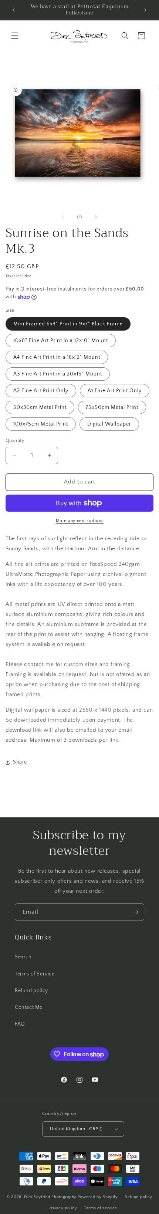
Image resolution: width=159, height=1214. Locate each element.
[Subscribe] (136, 912)
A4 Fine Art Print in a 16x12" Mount (56, 357)
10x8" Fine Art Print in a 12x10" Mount (60, 341)
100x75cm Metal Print (40, 424)
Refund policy (31, 991)
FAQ (20, 1024)
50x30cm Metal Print (40, 407)
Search (23, 957)
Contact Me (29, 1007)
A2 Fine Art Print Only (40, 391)
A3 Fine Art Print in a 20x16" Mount (57, 374)
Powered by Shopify (98, 1197)
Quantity (15, 440)
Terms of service (100, 1208)
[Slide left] (63, 217)
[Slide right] (96, 217)
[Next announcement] (145, 10)
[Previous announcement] (14, 10)
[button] (15, 35)
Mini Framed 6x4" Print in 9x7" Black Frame (68, 324)
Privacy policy (62, 1208)
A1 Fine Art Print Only (115, 391)
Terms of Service (35, 974)
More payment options (80, 520)
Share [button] (20, 762)
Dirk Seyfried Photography (50, 1197)
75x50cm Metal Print (112, 407)
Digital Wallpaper (109, 424)
